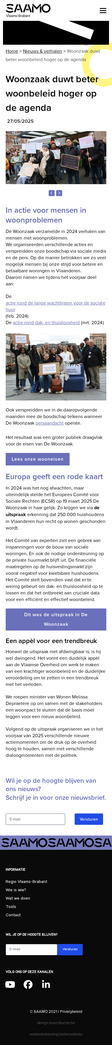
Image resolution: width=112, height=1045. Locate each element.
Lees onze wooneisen (38, 459)
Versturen (89, 819)
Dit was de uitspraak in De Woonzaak (56, 619)
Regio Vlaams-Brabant (26, 882)
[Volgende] (59, 193)
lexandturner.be (62, 1022)
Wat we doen (18, 899)
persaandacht (50, 423)
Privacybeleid (71, 1011)
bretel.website (70, 1034)
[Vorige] (52, 193)
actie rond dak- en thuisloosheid (46, 322)
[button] (103, 10)
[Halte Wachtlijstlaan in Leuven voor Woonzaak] (56, 157)
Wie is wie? (16, 890)
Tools (11, 907)
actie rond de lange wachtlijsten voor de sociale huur (55, 306)
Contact (13, 915)
